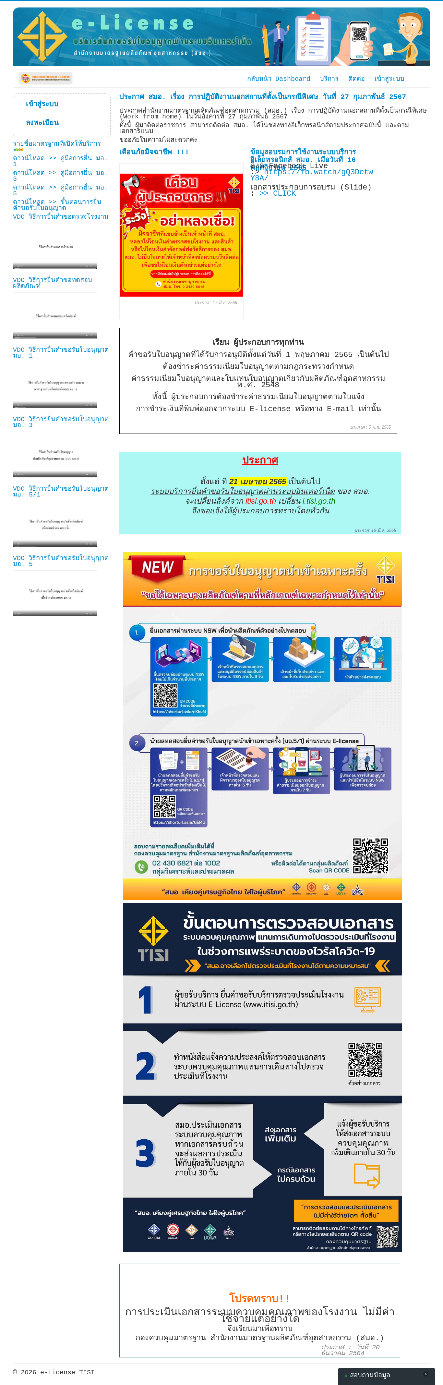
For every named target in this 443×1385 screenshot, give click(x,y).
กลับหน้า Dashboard (278, 78)
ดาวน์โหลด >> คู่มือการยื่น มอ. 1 (60, 161)
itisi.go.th (260, 500)
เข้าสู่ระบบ (38, 104)
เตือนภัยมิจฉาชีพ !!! (154, 152)
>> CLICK (277, 193)
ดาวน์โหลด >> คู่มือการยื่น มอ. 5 (60, 190)
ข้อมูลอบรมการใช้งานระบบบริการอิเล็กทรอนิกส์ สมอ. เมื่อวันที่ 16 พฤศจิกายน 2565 (303, 160)
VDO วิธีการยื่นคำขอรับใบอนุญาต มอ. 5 (61, 561)
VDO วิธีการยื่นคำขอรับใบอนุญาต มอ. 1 (61, 353)
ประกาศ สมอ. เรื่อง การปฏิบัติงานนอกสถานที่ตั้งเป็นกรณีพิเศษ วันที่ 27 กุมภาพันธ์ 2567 (262, 97)
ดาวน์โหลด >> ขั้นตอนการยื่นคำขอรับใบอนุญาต (57, 205)
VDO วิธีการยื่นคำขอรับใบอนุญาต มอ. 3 (61, 422)
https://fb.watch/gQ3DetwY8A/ (311, 175)
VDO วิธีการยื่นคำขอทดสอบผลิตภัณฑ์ (52, 283)
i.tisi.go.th (319, 500)
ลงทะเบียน (38, 123)
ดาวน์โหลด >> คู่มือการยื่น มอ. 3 (60, 176)
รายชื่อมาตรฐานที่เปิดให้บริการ (57, 144)
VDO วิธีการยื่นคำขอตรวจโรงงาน (61, 217)
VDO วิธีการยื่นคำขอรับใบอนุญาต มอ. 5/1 (61, 491)
